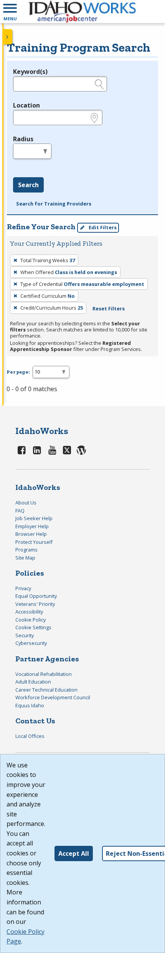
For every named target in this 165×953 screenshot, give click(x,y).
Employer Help (32, 526)
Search (28, 185)
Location (26, 105)
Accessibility (29, 611)
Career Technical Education (46, 689)
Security (24, 635)
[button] (10, 11)
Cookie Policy (30, 619)
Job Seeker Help (34, 518)
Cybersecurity (31, 643)
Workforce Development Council (52, 697)
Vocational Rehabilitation (43, 674)
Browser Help (31, 533)
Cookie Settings (33, 627)
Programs (26, 549)
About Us (25, 502)
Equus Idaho (29, 705)
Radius (23, 139)
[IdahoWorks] (82, 11)
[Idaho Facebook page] (21, 450)
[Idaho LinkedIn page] (37, 450)
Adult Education (33, 681)
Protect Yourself (34, 542)
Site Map (25, 557)
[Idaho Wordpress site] (81, 450)
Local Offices (30, 736)
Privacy (23, 588)
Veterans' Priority (35, 604)
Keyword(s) (30, 71)
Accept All (73, 853)
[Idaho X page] (68, 450)
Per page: (18, 372)
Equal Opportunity (36, 595)
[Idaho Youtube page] (52, 450)
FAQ (20, 510)
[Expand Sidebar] (7, 36)
